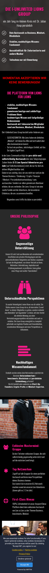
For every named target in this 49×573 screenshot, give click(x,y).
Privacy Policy (24, 554)
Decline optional (24, 559)
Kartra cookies (31, 550)
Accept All (24, 565)
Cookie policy (17, 550)
